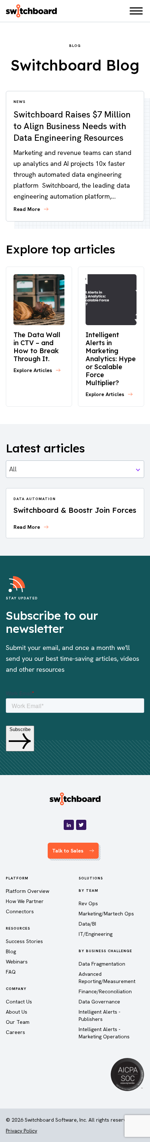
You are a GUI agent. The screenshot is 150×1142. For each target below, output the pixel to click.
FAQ (11, 972)
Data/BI (87, 924)
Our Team (17, 1022)
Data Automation (34, 498)
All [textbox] (13, 469)
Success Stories (24, 941)
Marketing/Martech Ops (106, 913)
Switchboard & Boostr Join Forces (74, 510)
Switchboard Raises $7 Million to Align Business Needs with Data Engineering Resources (72, 126)
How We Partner (25, 901)
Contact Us (19, 1001)
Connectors (20, 911)
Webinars (17, 961)
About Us (16, 1012)
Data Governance (99, 1001)
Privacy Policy (21, 1130)
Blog (11, 951)
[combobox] (75, 469)
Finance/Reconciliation (105, 991)
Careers (15, 1032)
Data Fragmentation (102, 964)
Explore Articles (32, 370)
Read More (26, 209)
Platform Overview (27, 891)
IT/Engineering (95, 934)
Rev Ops (88, 903)
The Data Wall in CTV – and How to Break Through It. (36, 347)
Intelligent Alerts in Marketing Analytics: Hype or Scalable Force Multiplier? (111, 359)
